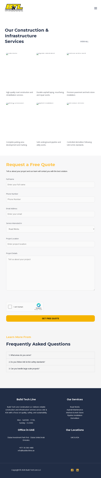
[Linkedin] (77, 470)
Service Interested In (14, 223)
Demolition (75, 418)
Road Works (75, 407)
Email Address (11, 208)
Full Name (10, 179)
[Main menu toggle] (96, 8)
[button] (50, 355)
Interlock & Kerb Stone (75, 412)
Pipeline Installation (74, 415)
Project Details (11, 253)
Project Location (12, 238)
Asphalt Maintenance (75, 410)
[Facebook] (72, 470)
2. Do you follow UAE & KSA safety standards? (27, 362)
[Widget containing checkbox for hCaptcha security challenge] (24, 306)
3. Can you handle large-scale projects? (24, 368)
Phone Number (12, 194)
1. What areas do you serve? (20, 355)
